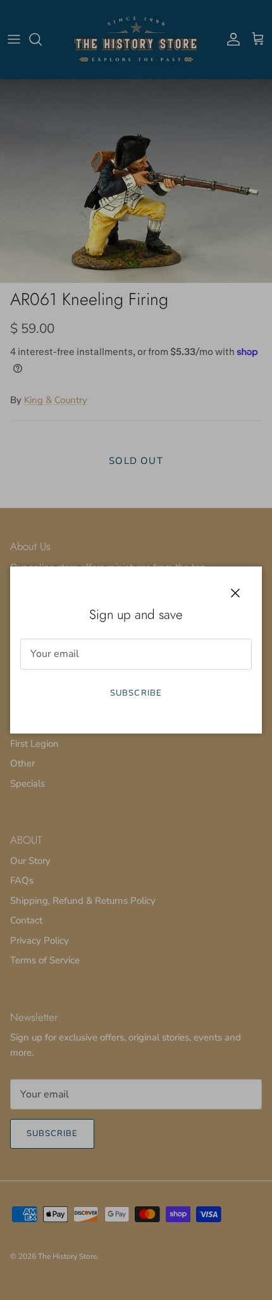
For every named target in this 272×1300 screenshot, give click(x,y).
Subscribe (135, 693)
